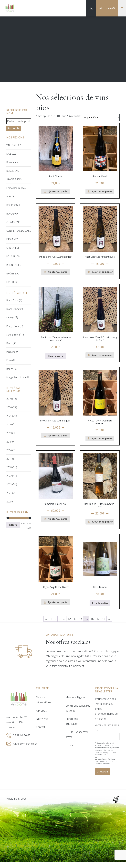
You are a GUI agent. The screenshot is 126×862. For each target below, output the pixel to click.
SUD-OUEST (12, 247)
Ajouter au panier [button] (58, 191)
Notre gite (42, 719)
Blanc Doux (12, 300)
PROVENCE (12, 239)
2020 (9, 407)
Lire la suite (55, 356)
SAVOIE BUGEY (14, 179)
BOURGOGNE (13, 205)
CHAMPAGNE (13, 222)
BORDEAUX (12, 213)
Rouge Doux (12, 326)
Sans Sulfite (12, 334)
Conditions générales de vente (77, 708)
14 (80, 619)
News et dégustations (43, 700)
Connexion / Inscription (91, 8)
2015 (9, 441)
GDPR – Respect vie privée (77, 734)
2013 (9, 433)
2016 (9, 450)
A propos (41, 710)
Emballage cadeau (16, 187)
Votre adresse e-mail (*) (107, 727)
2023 (9, 484)
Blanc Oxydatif (13, 308)
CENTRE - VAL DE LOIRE (18, 230)
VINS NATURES (13, 145)
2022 (9, 475)
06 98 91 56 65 (21, 735)
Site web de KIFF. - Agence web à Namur (116, 799)
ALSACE (10, 196)
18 (103, 619)
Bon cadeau (12, 162)
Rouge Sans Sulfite (16, 377)
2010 (9, 424)
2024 (9, 493)
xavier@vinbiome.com (25, 743)
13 (75, 619)
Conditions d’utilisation (71, 721)
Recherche (13, 128)
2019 (9, 398)
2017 (9, 458)
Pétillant (10, 351)
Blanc (9, 343)
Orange (10, 317)
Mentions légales (75, 697)
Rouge (9, 368)
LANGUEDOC (13, 282)
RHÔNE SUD (12, 273)
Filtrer (13, 525)
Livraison (70, 745)
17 (97, 619)
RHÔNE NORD (13, 265)
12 (69, 619)
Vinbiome (9, 8)
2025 (9, 501)
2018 (9, 467)
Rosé (9, 360)
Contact (40, 727)
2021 (9, 416)
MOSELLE (11, 153)
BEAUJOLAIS (12, 170)
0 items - (107, 8)
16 (92, 619)
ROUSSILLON (13, 256)
